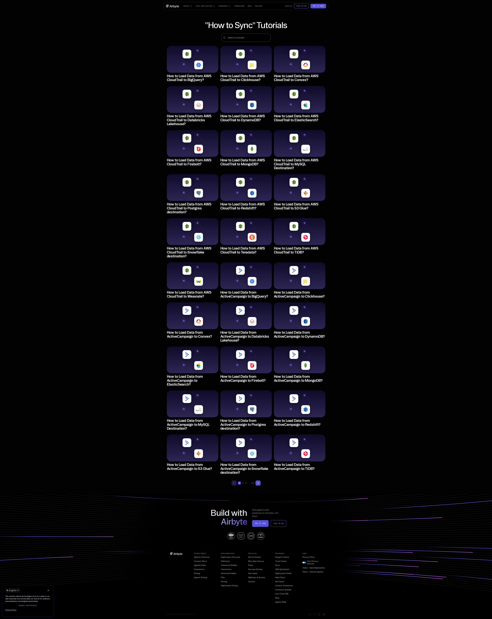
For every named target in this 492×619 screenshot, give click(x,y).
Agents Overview (201, 557)
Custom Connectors (284, 586)
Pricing (258, 6)
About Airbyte (254, 557)
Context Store (200, 561)
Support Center (282, 557)
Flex (223, 577)
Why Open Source (256, 561)
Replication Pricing (229, 586)
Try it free (318, 6)
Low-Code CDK (282, 594)
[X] (314, 614)
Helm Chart (280, 577)
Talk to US (278, 523)
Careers (251, 582)
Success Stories (255, 569)
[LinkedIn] (319, 614)
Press (250, 565)
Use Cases (252, 573)
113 (252, 483)
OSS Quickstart (282, 569)
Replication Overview (230, 557)
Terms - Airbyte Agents (312, 572)
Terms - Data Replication (313, 568)
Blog (277, 598)
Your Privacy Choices (312, 562)
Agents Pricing (200, 577)
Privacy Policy (308, 557)
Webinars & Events (256, 577)
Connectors (239, 6)
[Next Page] (258, 483)
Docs (250, 6)
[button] (188, 6)
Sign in (288, 6)
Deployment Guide (283, 573)
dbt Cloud (279, 582)
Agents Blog (280, 602)
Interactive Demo (228, 573)
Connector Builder (229, 565)
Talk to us (301, 6)
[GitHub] (309, 614)
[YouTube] (323, 614)
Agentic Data (200, 565)
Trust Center (281, 561)
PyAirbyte (225, 561)
